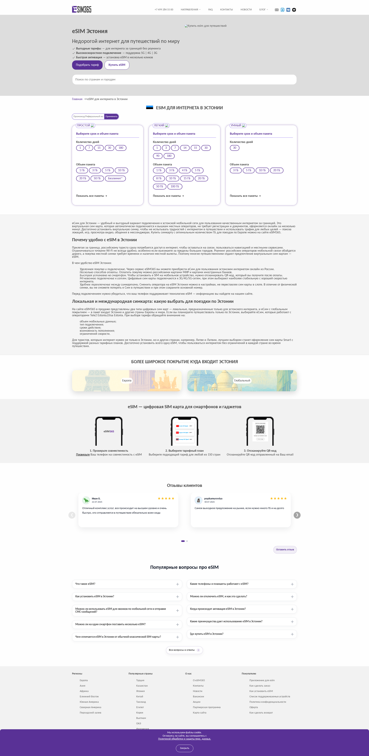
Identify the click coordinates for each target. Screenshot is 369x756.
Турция (140, 680)
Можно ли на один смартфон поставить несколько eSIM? (110, 624)
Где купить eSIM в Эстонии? (207, 634)
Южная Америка (89, 702)
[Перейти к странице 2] (187, 541)
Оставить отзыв (285, 549)
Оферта (253, 707)
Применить (111, 116)
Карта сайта (199, 712)
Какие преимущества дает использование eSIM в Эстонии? (226, 621)
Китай (139, 696)
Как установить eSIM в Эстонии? (94, 596)
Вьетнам (141, 718)
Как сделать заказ (259, 685)
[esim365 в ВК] (288, 10)
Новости (246, 9)
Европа (126, 380)
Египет (140, 707)
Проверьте (83, 454)
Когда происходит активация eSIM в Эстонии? (218, 609)
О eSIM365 (199, 680)
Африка (84, 691)
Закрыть (184, 748)
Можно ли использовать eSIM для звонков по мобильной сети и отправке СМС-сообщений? (120, 610)
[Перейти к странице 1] (183, 541)
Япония (140, 691)
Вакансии (198, 696)
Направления (189, 9)
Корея (139, 712)
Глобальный (242, 380)
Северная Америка (90, 707)
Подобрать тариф (87, 65)
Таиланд (141, 702)
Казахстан (142, 685)
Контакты (226, 9)
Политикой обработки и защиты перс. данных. (184, 739)
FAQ (210, 9)
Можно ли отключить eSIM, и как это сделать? (218, 596)
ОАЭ (138, 723)
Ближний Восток (89, 696)
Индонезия (142, 729)
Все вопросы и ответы (184, 650)
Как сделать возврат (261, 712)
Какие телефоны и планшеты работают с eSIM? (219, 584)
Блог (262, 9)
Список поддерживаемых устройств (269, 696)
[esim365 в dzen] (294, 10)
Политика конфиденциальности (267, 702)
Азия (82, 685)
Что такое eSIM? (85, 584)
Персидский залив (90, 712)
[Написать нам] (277, 10)
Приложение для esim (262, 680)
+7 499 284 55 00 (164, 9)
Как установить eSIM (261, 691)
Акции (196, 702)
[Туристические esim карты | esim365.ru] (81, 9)
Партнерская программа (207, 707)
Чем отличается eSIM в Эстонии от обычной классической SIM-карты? (118, 637)
